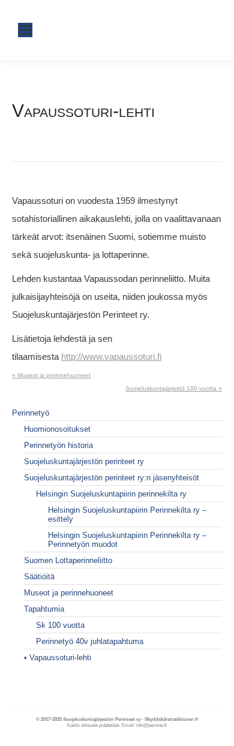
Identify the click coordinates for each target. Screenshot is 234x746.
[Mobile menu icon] (25, 30)
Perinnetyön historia (58, 445)
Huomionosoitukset (57, 429)
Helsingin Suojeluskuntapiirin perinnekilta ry (111, 493)
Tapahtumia (44, 608)
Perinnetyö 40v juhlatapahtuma (89, 641)
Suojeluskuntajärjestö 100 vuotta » (173, 388)
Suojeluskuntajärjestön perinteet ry (84, 461)
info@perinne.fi (151, 725)
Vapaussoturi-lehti (60, 657)
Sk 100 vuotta (60, 625)
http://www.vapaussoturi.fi (111, 356)
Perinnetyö (30, 412)
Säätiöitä (39, 576)
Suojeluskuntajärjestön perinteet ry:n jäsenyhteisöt (111, 477)
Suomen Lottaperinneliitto (68, 560)
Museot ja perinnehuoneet (68, 592)
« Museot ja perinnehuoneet (51, 375)
